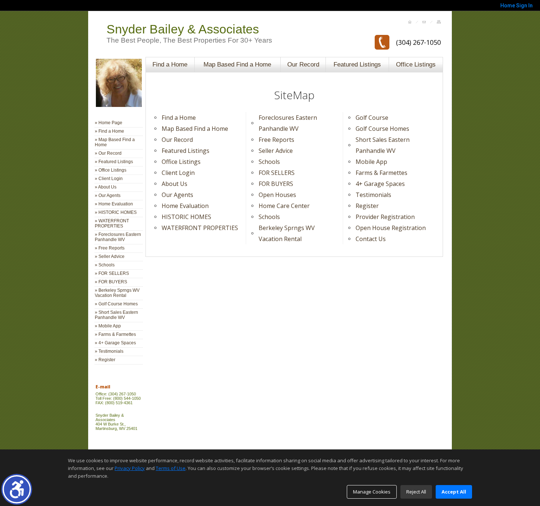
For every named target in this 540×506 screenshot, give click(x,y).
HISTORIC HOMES (186, 217)
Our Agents (177, 195)
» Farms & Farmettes (115, 334)
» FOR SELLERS (112, 273)
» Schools (105, 265)
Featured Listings (357, 64)
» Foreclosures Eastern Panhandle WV (118, 237)
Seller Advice (276, 151)
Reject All (416, 491)
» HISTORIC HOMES (116, 212)
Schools (269, 162)
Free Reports (276, 140)
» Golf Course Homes (116, 303)
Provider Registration (385, 217)
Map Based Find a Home (237, 64)
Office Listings (416, 64)
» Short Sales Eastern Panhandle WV (116, 315)
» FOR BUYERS (111, 281)
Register (367, 206)
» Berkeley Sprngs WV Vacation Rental (117, 293)
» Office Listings (110, 170)
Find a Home (169, 64)
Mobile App (371, 162)
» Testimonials (109, 351)
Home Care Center (284, 206)
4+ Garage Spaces (380, 184)
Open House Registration (391, 228)
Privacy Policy (130, 468)
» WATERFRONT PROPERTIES (112, 223)
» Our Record (108, 153)
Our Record (303, 64)
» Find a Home (109, 131)
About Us (174, 184)
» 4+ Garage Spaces (115, 342)
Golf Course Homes (382, 129)
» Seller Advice (110, 256)
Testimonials (373, 195)
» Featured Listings (114, 161)
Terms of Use (171, 468)
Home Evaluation (185, 206)
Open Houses (277, 195)
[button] (17, 489)
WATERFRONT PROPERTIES (200, 228)
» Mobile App (108, 326)
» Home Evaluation (114, 204)
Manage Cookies (371, 491)
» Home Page (108, 122)
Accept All (454, 491)
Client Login (178, 173)
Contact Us (371, 239)
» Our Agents (107, 195)
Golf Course (372, 118)
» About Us (105, 187)
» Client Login (109, 178)
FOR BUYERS (276, 184)
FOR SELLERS (277, 173)
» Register (105, 359)
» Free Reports (110, 248)
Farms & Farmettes (381, 173)
